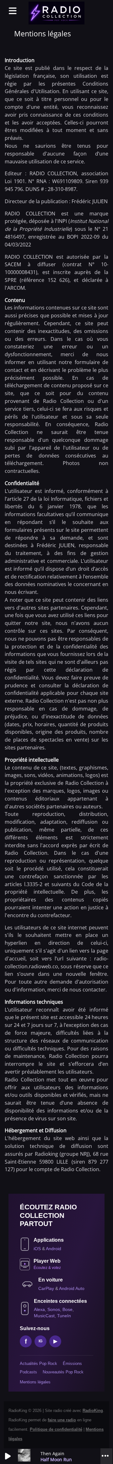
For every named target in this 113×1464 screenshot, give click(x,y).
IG (40, 1341)
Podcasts (28, 1372)
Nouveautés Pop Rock (63, 1372)
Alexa (39, 1309)
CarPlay (46, 1288)
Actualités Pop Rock (38, 1363)
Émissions (72, 1363)
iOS (38, 1248)
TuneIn (64, 1315)
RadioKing (93, 1410)
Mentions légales (35, 1382)
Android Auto (71, 1288)
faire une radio (62, 1420)
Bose (67, 1309)
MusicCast (44, 1315)
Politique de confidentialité (56, 1429)
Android (53, 1248)
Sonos (53, 1309)
